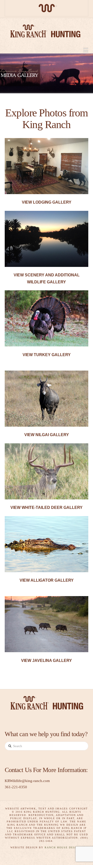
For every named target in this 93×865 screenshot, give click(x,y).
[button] (85, 50)
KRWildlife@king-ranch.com (27, 781)
